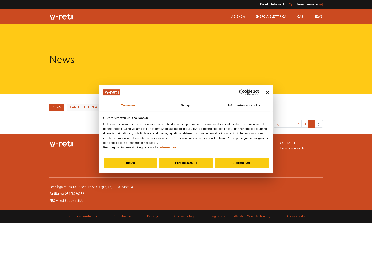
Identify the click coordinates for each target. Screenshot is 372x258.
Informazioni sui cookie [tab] (244, 105)
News (318, 16)
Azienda (238, 16)
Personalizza (184, 162)
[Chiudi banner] (267, 92)
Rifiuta (130, 162)
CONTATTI (287, 143)
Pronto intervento (292, 148)
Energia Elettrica (271, 16)
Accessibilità (295, 216)
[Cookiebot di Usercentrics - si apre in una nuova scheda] (242, 92)
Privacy (152, 216)
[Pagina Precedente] (278, 124)
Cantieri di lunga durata (90, 107)
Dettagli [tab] (186, 105)
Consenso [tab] (128, 105)
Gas (300, 16)
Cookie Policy (184, 216)
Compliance (122, 216)
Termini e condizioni (82, 216)
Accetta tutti (241, 162)
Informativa (167, 147)
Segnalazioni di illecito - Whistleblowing (240, 216)
